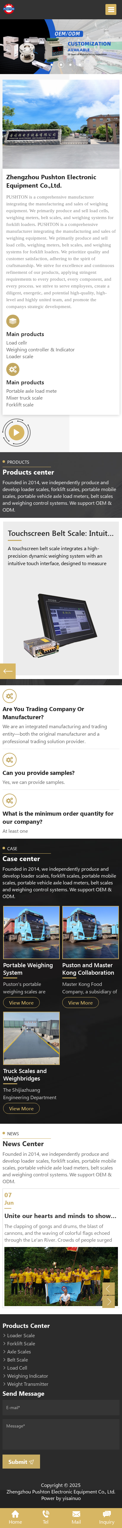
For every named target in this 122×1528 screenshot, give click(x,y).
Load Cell (17, 1367)
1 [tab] (42, 65)
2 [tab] (51, 65)
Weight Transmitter (27, 1383)
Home (15, 1521)
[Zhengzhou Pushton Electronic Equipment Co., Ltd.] (10, 8)
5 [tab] (80, 65)
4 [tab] (70, 65)
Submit (18, 1461)
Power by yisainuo (61, 1498)
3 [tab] (61, 65)
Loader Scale (21, 1335)
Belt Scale (17, 1359)
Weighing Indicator (27, 1375)
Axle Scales (19, 1351)
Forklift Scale (21, 1343)
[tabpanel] (61, 46)
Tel (45, 1521)
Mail (76, 1521)
